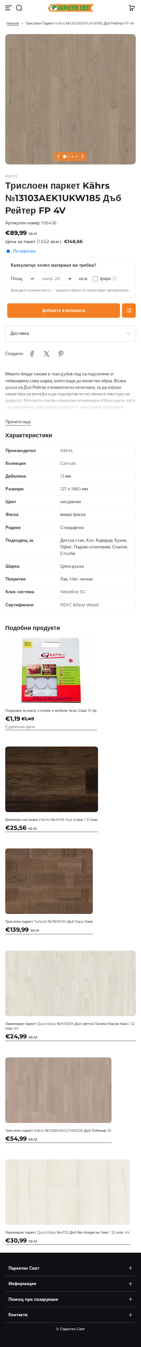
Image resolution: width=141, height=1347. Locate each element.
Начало (13, 23)
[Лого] (70, 8)
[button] (19, 7)
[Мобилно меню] (9, 8)
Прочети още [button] (18, 421)
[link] (32, 354)
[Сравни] (129, 310)
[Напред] (82, 156)
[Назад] (58, 156)
